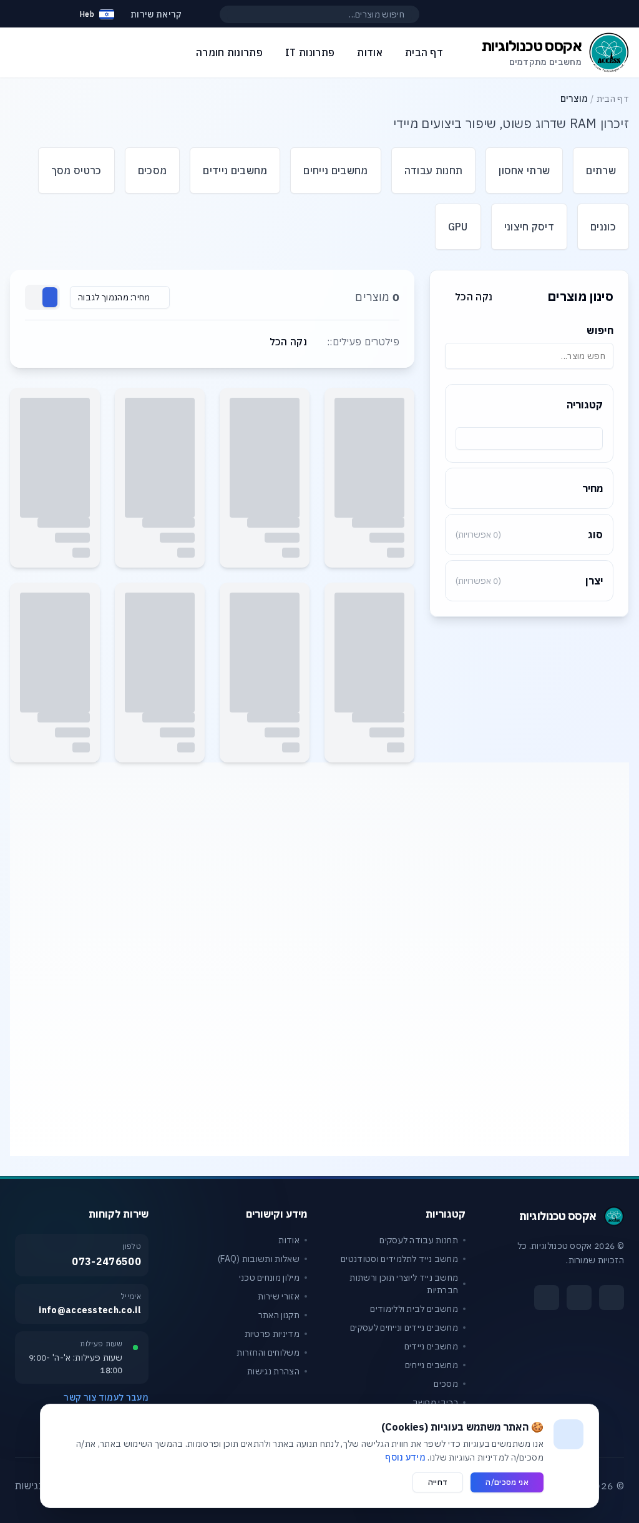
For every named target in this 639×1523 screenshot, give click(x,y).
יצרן (529, 580)
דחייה (438, 1482)
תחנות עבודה (433, 170)
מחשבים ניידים (235, 170)
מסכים (152, 170)
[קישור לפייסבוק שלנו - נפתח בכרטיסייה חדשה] (611, 1297)
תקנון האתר (279, 1315)
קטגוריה (585, 404)
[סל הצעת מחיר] (52, 14)
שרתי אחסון (524, 170)
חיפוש (600, 330)
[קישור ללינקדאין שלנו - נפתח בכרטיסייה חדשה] (546, 1297)
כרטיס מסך (76, 170)
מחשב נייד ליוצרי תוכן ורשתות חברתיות (403, 1284)
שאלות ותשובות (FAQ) (259, 1258)
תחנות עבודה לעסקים (418, 1240)
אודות (289, 1240)
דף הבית (613, 98)
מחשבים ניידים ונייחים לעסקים (404, 1327)
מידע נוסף (405, 1457)
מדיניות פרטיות (272, 1333)
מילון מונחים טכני (269, 1277)
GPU (458, 226)
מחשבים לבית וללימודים (414, 1308)
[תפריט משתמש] (21, 11)
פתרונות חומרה (229, 52)
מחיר (592, 488)
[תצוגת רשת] (49, 297)
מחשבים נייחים (335, 170)
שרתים (601, 170)
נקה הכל (473, 296)
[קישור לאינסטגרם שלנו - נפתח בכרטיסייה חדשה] (579, 1297)
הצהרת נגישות (273, 1371)
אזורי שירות (279, 1296)
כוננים (603, 226)
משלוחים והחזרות (268, 1352)
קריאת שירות (156, 14)
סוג (529, 534)
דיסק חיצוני (529, 226)
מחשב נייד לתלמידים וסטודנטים (399, 1258)
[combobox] (529, 438)
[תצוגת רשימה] (34, 297)
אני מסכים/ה (507, 1482)
